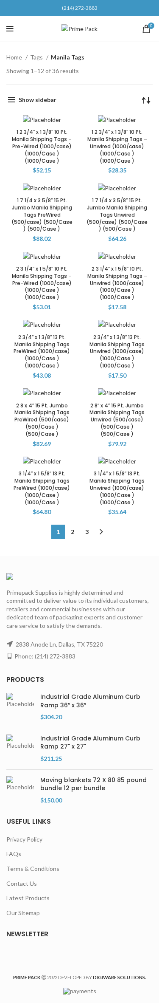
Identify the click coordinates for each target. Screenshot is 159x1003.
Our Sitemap (23, 912)
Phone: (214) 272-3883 (44, 656)
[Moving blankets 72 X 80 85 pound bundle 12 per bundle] (20, 790)
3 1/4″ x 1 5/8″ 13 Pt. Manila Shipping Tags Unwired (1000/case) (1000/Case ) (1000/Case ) (117, 488)
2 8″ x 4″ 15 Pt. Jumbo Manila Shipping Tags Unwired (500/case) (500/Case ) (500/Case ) (117, 420)
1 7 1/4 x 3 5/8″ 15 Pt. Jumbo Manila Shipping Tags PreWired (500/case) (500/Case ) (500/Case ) (42, 214)
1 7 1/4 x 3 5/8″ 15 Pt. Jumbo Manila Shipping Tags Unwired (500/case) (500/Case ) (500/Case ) (117, 214)
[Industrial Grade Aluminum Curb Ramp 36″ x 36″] (20, 707)
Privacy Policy (24, 839)
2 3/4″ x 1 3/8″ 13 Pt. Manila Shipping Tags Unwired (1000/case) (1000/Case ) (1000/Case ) (117, 351)
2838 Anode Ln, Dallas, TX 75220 (59, 644)
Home (14, 57)
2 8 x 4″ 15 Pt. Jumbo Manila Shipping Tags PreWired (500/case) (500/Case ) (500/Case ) (42, 420)
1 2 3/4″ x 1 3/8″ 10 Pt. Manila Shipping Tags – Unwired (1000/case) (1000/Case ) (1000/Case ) (117, 146)
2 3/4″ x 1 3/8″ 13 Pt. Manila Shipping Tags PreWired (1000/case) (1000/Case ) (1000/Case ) (42, 351)
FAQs (13, 853)
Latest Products (28, 897)
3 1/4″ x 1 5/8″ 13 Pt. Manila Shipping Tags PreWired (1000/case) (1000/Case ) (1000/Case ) (42, 488)
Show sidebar (37, 99)
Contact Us (21, 883)
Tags (37, 57)
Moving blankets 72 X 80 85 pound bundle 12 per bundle (93, 784)
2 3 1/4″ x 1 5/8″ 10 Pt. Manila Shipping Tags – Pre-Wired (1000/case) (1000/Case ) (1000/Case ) (42, 283)
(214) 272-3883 (80, 8)
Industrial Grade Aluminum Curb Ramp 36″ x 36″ (90, 701)
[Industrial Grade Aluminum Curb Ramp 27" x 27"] (20, 749)
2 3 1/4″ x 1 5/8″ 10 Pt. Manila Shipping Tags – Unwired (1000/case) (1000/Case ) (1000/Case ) (117, 283)
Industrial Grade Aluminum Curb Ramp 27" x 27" (90, 743)
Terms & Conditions (32, 868)
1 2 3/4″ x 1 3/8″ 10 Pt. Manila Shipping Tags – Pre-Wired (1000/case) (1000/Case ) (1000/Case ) (42, 146)
